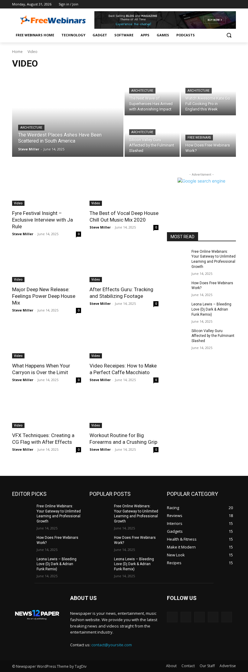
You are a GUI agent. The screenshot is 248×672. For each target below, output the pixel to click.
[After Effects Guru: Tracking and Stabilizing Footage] (124, 265)
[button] (229, 35)
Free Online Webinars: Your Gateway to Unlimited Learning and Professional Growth (59, 513)
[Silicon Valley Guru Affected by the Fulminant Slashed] (152, 137)
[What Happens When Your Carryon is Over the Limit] (46, 341)
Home (17, 51)
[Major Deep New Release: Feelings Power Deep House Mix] (46, 265)
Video (18, 203)
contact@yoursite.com (111, 644)
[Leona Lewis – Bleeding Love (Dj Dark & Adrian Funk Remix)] (177, 309)
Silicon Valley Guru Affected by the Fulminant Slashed (212, 336)
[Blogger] (172, 617)
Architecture (31, 127)
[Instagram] (207, 4)
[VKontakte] (226, 617)
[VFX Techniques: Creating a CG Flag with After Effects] (46, 411)
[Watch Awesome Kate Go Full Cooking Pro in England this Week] (208, 95)
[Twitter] (215, 4)
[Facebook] (198, 4)
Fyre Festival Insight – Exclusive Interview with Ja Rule (42, 219)
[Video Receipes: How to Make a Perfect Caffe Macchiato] (124, 341)
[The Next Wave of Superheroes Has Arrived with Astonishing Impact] (152, 95)
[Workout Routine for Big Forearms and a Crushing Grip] (124, 411)
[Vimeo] (223, 4)
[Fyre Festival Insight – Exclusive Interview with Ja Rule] (46, 188)
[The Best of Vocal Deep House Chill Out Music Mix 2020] (124, 188)
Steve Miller (22, 234)
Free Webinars (199, 137)
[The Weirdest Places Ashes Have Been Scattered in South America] (67, 116)
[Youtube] (232, 4)
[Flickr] (199, 617)
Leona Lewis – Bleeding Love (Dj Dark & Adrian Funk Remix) (211, 309)
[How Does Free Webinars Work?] (177, 288)
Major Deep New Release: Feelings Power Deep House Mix (43, 296)
